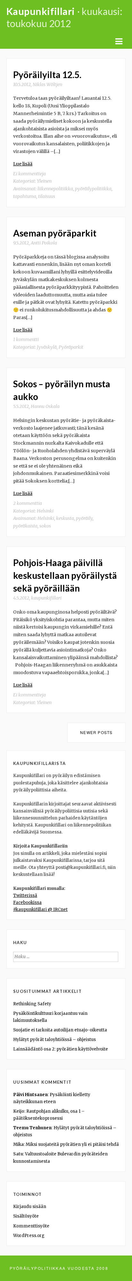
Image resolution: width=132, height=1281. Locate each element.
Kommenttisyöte (31, 1226)
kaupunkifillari (46, 598)
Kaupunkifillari (40, 11)
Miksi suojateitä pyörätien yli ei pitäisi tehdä (72, 1144)
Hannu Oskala (45, 406)
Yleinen (44, 181)
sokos (45, 526)
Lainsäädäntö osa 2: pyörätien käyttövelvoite (60, 1049)
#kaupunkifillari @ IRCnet (40, 909)
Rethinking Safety (32, 1004)
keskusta (65, 518)
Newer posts (96, 732)
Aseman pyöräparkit (54, 233)
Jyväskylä (47, 347)
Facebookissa (27, 902)
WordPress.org (29, 1235)
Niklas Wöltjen (47, 84)
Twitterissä (25, 895)
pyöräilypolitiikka (93, 189)
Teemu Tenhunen (32, 1128)
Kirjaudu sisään (29, 1206)
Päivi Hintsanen (30, 1094)
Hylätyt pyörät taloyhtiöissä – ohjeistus (54, 1039)
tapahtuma (24, 196)
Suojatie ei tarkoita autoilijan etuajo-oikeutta (60, 1030)
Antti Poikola (44, 243)
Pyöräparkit (71, 347)
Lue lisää (22, 164)
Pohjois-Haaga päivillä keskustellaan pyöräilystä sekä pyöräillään (65, 575)
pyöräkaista (25, 526)
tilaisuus (46, 196)
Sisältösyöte (26, 1216)
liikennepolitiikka (55, 189)
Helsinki (45, 511)
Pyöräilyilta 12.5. (47, 74)
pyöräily (84, 518)
